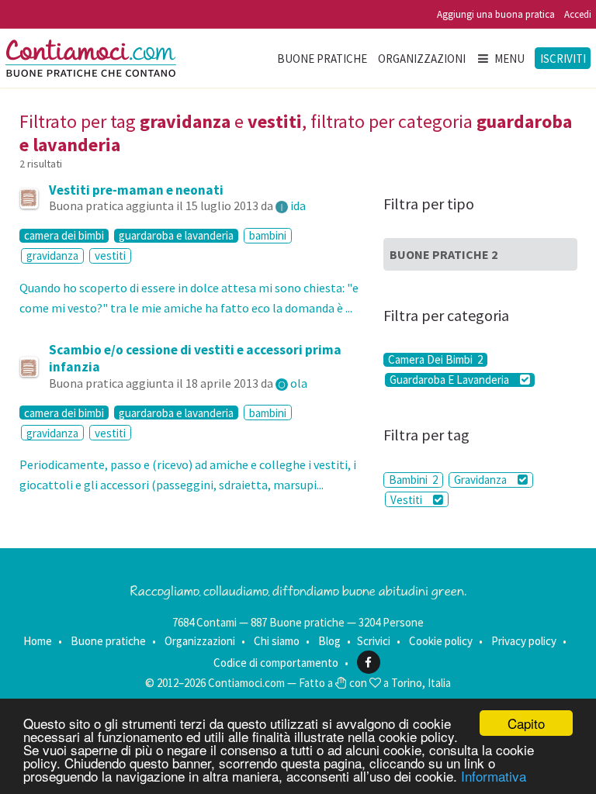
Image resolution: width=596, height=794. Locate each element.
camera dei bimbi (64, 236)
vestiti (110, 255)
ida (298, 205)
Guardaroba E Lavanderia (450, 380)
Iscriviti (563, 58)
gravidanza (52, 255)
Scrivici (373, 640)
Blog (329, 640)
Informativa (493, 775)
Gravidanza (481, 479)
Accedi (577, 14)
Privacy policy (523, 640)
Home (37, 640)
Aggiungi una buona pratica (496, 14)
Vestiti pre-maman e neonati (136, 189)
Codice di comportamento (275, 662)
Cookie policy (441, 640)
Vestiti (407, 499)
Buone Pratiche (443, 254)
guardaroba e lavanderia (176, 236)
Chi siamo (277, 640)
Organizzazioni (422, 58)
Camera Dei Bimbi (435, 360)
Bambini (413, 479)
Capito (526, 723)
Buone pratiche (322, 58)
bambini (267, 235)
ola (298, 383)
